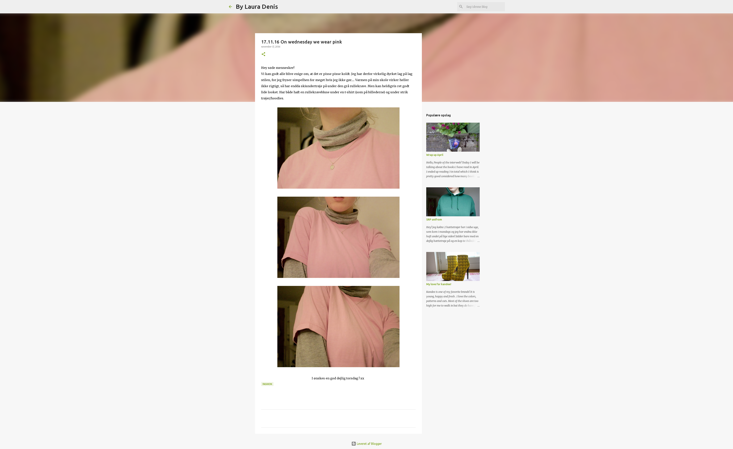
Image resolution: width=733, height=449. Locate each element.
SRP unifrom (434, 219)
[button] (263, 54)
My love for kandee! (438, 284)
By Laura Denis (257, 6)
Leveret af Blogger (369, 443)
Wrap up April (434, 154)
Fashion (267, 384)
